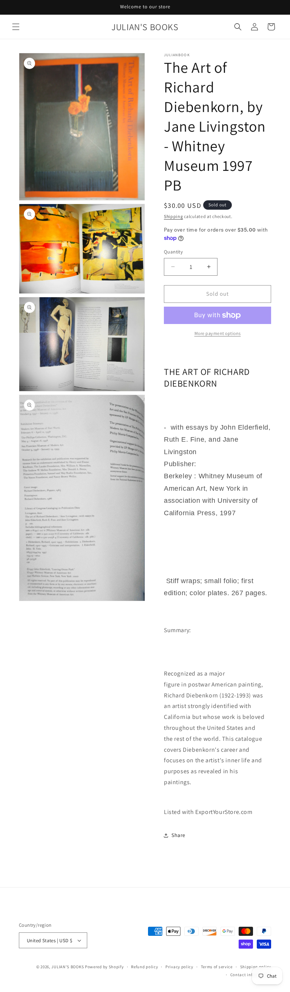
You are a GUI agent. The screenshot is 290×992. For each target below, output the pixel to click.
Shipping (173, 216)
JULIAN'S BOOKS (67, 966)
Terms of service (217, 966)
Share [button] (178, 835)
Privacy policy (179, 966)
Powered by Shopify (104, 966)
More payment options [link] (217, 333)
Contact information (250, 974)
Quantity (173, 252)
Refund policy (144, 966)
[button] (16, 26)
